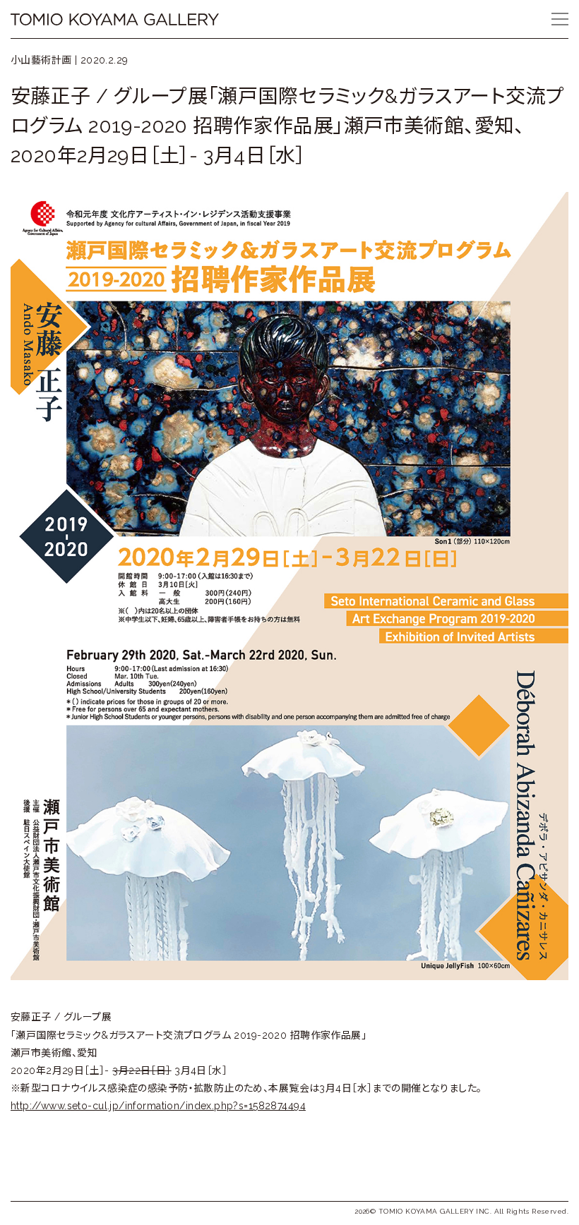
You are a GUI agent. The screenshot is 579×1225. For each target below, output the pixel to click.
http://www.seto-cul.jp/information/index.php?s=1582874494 (158, 1105)
